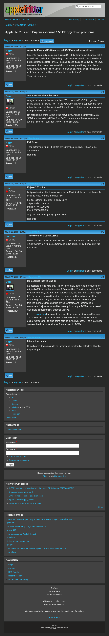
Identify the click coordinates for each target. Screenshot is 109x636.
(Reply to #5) (34, 277)
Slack (14, 410)
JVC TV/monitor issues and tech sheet (26, 496)
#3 (102, 138)
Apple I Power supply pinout (21, 499)
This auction (39, 314)
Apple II (32, 25)
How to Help (54, 617)
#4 (102, 183)
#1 (102, 46)
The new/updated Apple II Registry (22, 534)
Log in (7, 40)
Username (11, 442)
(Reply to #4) (34, 232)
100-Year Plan (88, 19)
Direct (45, 476)
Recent (25, 19)
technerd (11, 236)
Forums (16, 19)
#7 (102, 337)
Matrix (14, 401)
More (100, 507)
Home (8, 19)
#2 (102, 92)
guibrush (10, 522)
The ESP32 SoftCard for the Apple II (25, 503)
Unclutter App (60, 476)
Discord (15, 404)
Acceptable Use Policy (18, 579)
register (17, 40)
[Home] (24, 15)
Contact (100, 19)
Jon (8, 96)
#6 (102, 277)
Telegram (16, 414)
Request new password (19, 460)
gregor (9, 544)
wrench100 (11, 530)
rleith (9, 50)
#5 (102, 232)
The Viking (11, 552)
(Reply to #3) (33, 183)
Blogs (10, 564)
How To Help (73, 19)
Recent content (15, 429)
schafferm (11, 537)
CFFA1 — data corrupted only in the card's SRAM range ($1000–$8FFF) (41, 488)
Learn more (11, 417)
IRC (13, 397)
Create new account (18, 456)
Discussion (20, 25)
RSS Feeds (13, 572)
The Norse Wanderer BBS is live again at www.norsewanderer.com (36, 548)
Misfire (15, 407)
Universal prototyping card (21, 492)
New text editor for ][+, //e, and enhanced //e (26, 526)
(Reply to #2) (34, 138)
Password (11, 449)
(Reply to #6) (33, 337)
